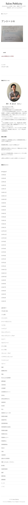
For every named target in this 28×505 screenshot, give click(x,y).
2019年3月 (3, 181)
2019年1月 (3, 188)
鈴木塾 (2, 465)
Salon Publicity (14, 3)
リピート (3, 363)
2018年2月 (3, 224)
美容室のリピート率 (5, 413)
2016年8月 (3, 283)
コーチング (3, 328)
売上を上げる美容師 (5, 377)
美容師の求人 (4, 434)
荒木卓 (2, 448)
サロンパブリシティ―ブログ (8, 335)
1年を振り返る (4, 311)
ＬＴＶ (2, 486)
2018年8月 (3, 206)
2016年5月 (3, 294)
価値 (2, 367)
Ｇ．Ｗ (2, 483)
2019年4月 (3, 178)
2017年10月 (3, 238)
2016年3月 (3, 301)
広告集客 (3, 388)
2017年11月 (3, 234)
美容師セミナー (4, 437)
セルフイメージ (4, 342)
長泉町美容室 (4, 469)
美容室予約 (3, 420)
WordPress (10, 501)
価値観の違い (4, 370)
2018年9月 (3, 203)
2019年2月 (3, 185)
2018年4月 (3, 217)
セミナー (3, 339)
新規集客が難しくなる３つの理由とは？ (10, 144)
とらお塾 (3, 314)
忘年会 (2, 395)
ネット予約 (3, 349)
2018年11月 (3, 196)
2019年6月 (3, 174)
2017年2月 (3, 262)
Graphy (16, 501)
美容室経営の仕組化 (5, 427)
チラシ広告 (3, 346)
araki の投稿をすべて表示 (7, 56)
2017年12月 (3, 231)
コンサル (3, 325)
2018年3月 (3, 220)
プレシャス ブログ (5, 353)
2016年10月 (3, 276)
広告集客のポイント (5, 391)
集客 (2, 472)
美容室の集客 (4, 416)
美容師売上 (3, 441)
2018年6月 (3, 210)
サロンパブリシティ (5, 332)
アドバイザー (4, 318)
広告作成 (3, 384)
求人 (2, 409)
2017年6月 (3, 248)
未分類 (2, 405)
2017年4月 (3, 255)
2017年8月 (3, 241)
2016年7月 (3, 287)
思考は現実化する (5, 398)
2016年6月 (3, 290)
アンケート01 (4, 66)
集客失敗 (3, 476)
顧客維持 (3, 479)
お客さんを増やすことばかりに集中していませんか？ (13, 158)
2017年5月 (3, 252)
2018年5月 (3, 213)
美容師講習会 (4, 444)
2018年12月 (3, 192)
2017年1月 (3, 266)
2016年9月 (3, 280)
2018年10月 (3, 199)
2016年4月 (3, 297)
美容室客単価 (4, 423)
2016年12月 (3, 269)
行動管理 (3, 455)
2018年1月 (3, 227)
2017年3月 (3, 259)
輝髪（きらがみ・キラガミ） (8, 462)
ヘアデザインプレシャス (6, 356)
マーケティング (4, 360)
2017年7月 (3, 245)
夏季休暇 (3, 381)
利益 (2, 374)
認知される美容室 (5, 458)
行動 (2, 451)
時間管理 (3, 402)
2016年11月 (3, 273)
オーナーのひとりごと (6, 321)
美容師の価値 (4, 430)
